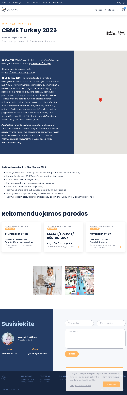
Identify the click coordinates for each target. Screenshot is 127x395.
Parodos (46, 2)
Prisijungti (121, 2)
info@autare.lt (64, 379)
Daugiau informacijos (80, 385)
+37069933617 (45, 382)
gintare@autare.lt (38, 353)
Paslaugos (17, 2)
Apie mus (5, 2)
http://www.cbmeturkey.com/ (19, 72)
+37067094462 (45, 379)
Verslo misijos (111, 10)
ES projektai (32, 2)
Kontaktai (57, 2)
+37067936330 (9, 353)
